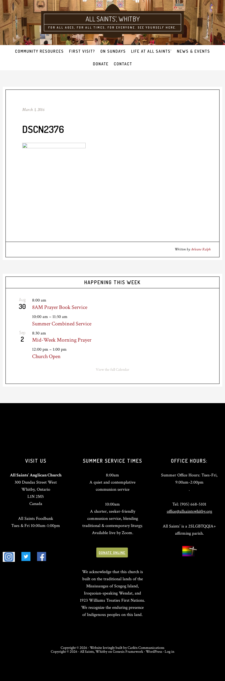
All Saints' (101, 19)
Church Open (46, 356)
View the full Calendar (112, 369)
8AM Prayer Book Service (59, 307)
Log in (169, 651)
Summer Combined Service (61, 323)
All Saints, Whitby (93, 651)
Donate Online (112, 552)
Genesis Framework (128, 651)
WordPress (154, 651)
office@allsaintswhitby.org (189, 511)
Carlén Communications (146, 647)
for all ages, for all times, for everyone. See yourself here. (112, 27)
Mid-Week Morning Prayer (61, 340)
